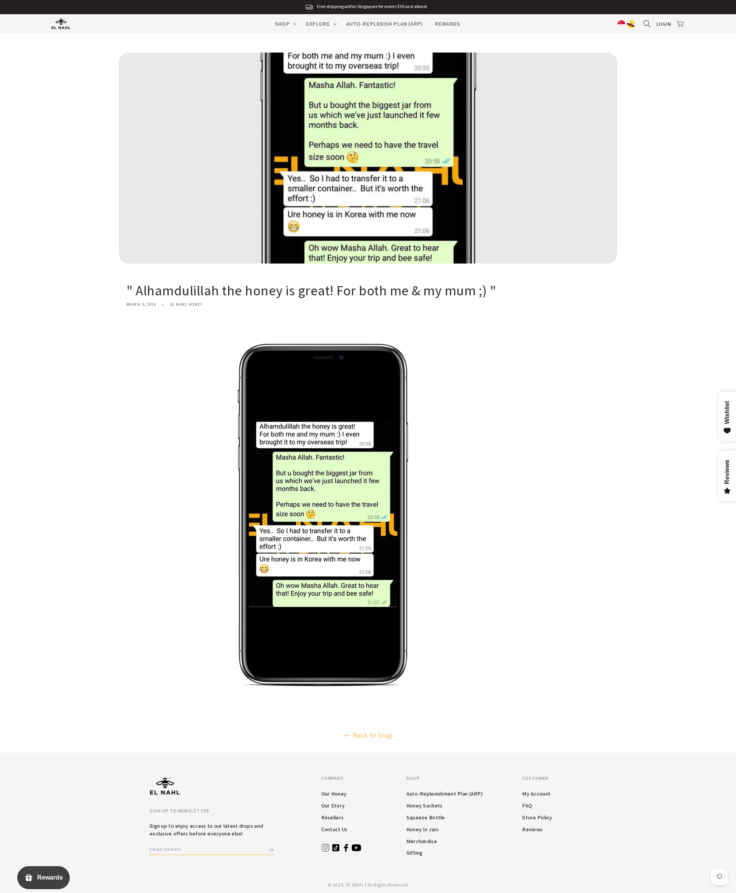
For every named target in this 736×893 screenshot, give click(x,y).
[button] (284, 23)
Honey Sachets (424, 805)
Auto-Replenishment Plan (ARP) (444, 793)
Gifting (414, 852)
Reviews (532, 829)
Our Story (333, 805)
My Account (536, 793)
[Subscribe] (270, 849)
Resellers (332, 817)
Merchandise (421, 841)
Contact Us (334, 829)
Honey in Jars (422, 829)
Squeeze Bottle (425, 817)
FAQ (527, 805)
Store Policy (537, 817)
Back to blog (373, 735)
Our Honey (334, 793)
